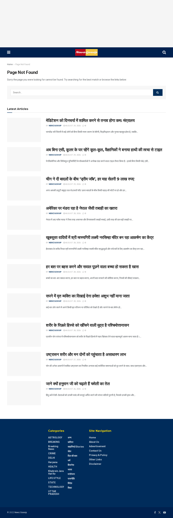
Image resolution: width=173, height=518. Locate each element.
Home (10, 64)
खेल (69, 451)
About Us (94, 442)
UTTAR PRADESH (53, 492)
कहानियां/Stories (76, 446)
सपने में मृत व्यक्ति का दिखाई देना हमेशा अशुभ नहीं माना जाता (88, 295)
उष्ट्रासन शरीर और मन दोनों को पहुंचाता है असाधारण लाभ (86, 354)
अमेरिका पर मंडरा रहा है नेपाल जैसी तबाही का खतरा (81, 208)
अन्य (69, 437)
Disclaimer (95, 464)
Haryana (52, 462)
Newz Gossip (21, 512)
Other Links (95, 459)
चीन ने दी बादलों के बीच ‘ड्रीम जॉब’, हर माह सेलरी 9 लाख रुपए (90, 178)
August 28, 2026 (73, 213)
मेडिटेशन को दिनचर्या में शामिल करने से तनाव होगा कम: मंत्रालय (90, 120)
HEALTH (52, 466)
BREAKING (54, 442)
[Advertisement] (86, 23)
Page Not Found (22, 64)
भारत (70, 469)
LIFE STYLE (54, 478)
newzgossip (55, 126)
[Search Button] (158, 92)
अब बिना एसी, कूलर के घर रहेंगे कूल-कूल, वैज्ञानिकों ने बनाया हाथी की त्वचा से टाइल (104, 149)
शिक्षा (70, 487)
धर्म (69, 460)
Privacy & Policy (98, 455)
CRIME (52, 453)
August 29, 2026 (73, 126)
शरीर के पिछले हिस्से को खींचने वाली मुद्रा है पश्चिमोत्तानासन (87, 325)
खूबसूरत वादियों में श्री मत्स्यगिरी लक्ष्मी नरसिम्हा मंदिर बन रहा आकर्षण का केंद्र (99, 237)
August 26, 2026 (73, 389)
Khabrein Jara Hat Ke (56, 472)
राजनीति (71, 478)
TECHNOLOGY (56, 487)
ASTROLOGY (55, 437)
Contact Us (95, 450)
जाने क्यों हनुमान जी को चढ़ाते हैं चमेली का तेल (78, 383)
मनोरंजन (71, 474)
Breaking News (53, 447)
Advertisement (97, 446)
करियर (70, 442)
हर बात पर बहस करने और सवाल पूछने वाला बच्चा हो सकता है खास (92, 266)
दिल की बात (72, 455)
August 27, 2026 (73, 360)
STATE (52, 482)
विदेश (70, 483)
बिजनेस (71, 465)
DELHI (51, 457)
